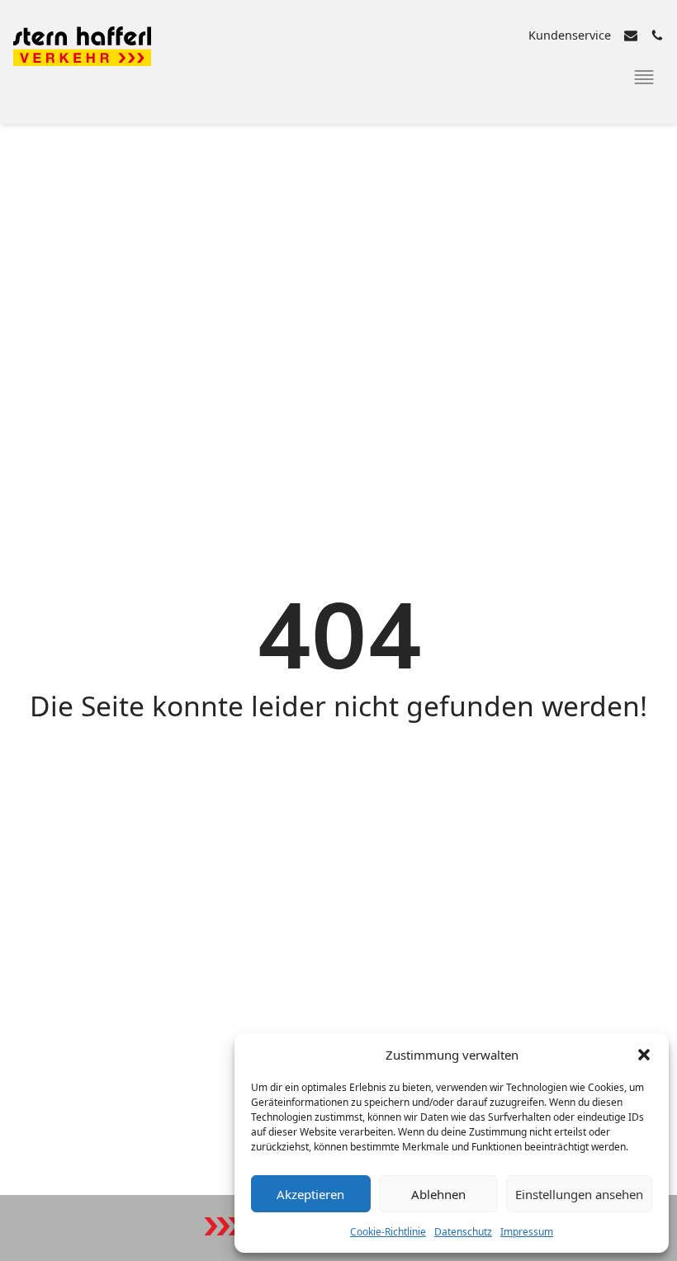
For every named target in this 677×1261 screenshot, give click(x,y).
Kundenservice (569, 35)
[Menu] (644, 77)
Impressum (526, 1232)
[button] (644, 1054)
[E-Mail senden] (630, 35)
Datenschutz (463, 1232)
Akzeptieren (310, 1194)
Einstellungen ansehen (579, 1194)
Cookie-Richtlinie (388, 1232)
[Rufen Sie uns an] (657, 35)
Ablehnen (438, 1194)
